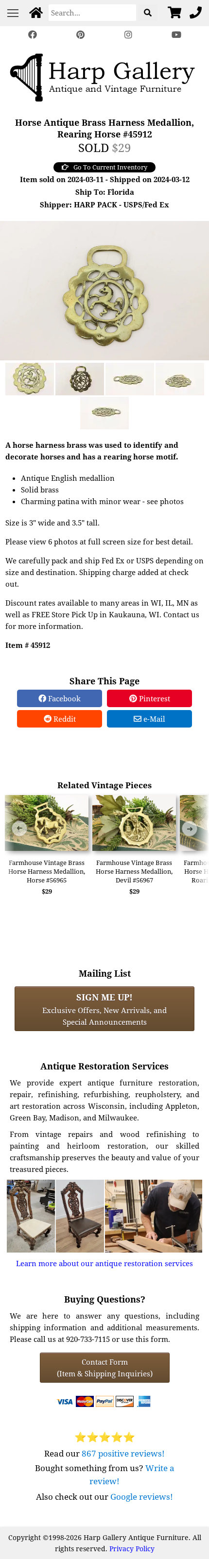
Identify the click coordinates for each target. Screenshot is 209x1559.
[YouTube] (176, 34)
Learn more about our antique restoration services (104, 1263)
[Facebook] (32, 34)
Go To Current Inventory (110, 167)
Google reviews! (141, 1496)
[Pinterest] (80, 34)
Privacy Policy (132, 1548)
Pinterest (153, 698)
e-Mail (153, 719)
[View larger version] (104, 289)
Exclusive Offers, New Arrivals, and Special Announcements (104, 1009)
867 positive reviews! (123, 1453)
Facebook (63, 698)
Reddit (64, 719)
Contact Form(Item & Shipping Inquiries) (105, 1367)
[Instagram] (128, 34)
